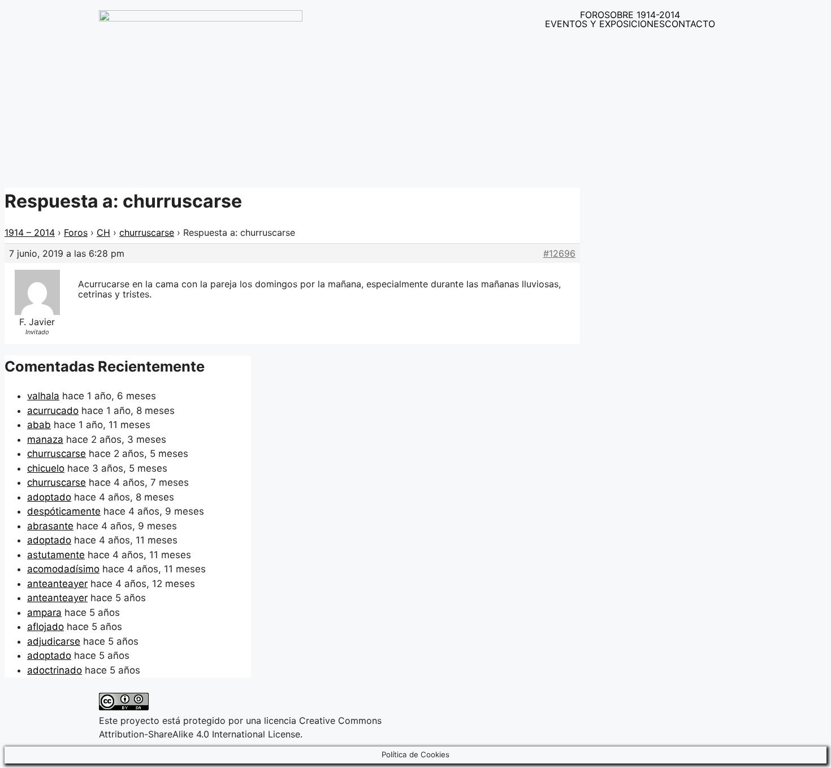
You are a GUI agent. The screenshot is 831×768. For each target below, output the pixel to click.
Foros (76, 232)
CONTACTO (690, 23)
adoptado (49, 497)
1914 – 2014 (30, 232)
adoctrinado (54, 670)
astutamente (56, 554)
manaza (45, 439)
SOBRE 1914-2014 (642, 14)
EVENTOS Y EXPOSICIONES (605, 23)
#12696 (559, 253)
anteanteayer (57, 583)
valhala (43, 396)
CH (103, 232)
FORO (592, 14)
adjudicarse (53, 641)
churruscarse (146, 232)
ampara (44, 612)
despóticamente (64, 511)
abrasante (50, 526)
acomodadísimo (63, 569)
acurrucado (53, 410)
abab (39, 424)
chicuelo (45, 468)
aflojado (45, 626)
